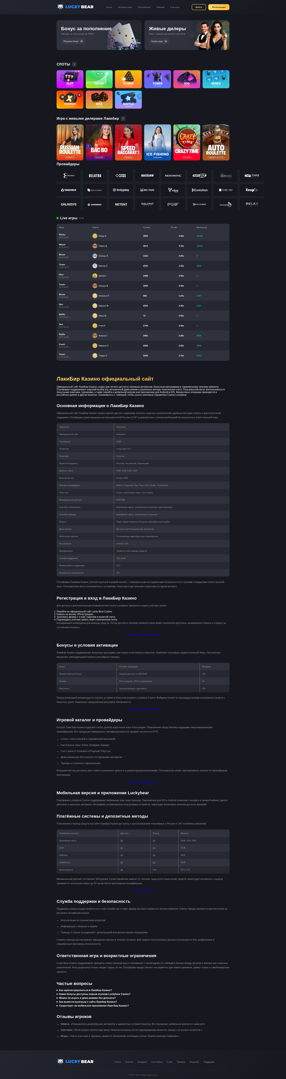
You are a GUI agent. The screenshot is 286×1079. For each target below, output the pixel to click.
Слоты (109, 7)
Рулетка (129, 1062)
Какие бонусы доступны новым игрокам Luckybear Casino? (94, 994)
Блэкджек (142, 1062)
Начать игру (157, 41)
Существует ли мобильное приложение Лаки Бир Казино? (94, 1005)
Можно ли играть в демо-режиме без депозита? (87, 998)
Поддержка (209, 1062)
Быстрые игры (125, 7)
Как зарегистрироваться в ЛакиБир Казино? (85, 990)
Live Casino (156, 1062)
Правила (181, 1062)
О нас (169, 1062)
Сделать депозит (143, 890)
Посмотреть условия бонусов (143, 709)
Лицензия (194, 1062)
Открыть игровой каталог (143, 782)
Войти (199, 7)
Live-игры (175, 7)
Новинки (160, 7)
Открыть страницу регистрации (143, 634)
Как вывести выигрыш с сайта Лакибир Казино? (88, 1002)
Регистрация (219, 7)
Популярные (144, 7)
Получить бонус (71, 41)
